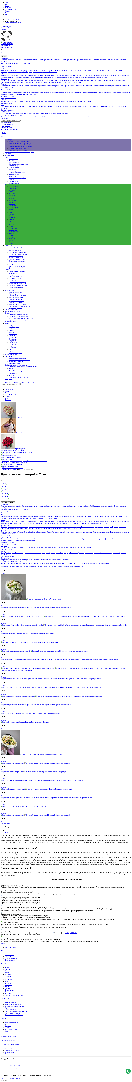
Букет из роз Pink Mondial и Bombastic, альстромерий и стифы (106, 625)
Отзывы (7, 11)
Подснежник (38, 77)
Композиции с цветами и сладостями (56, 101)
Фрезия (90, 77)
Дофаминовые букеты (44, 86)
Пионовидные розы (68, 70)
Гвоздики (34, 75)
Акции (3, 943)
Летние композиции (31, 82)
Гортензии (75, 75)
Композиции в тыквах (8, 80)
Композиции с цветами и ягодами (12, 101)
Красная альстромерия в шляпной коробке (45, 642)
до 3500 (4, 486)
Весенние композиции (89, 80)
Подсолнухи (47, 77)
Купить (3, 573)
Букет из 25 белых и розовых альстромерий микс (85, 696)
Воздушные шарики (11, 1029)
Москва (3, 30)
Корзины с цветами (11, 1008)
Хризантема (9, 983)
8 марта (96, 106)
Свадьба (24, 106)
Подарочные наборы (11, 1022)
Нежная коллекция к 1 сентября (103, 60)
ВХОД (7, 23)
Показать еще (5, 823)
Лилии (122, 75)
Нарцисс (7, 981)
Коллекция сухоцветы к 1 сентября (80, 60)
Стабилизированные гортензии (98, 117)
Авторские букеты (58, 86)
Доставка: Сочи (10, 18)
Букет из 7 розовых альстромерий (60, 607)
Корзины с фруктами (8, 96)
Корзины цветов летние (60, 92)
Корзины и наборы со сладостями (80, 101)
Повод (3, 105)
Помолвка (30, 106)
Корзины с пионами (75, 92)
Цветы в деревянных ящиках (18, 259)
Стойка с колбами (10, 1009)
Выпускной (74, 106)
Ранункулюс (9, 979)
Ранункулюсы (56, 77)
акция (4, 483)
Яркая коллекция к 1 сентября (18, 150)
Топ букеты (4, 65)
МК (6, 14)
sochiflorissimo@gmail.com (9, 129)
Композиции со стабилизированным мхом (58, 117)
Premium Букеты (23, 86)
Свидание (45, 106)
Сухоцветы (77, 77)
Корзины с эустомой (29, 94)
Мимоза (3, 77)
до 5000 (4, 490)
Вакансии (8, 13)
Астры (28, 75)
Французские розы (25, 70)
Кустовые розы (89, 70)
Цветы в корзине (6, 91)
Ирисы (99, 75)
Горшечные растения (8, 1040)
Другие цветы (92, 75)
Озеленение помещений (49, 113)
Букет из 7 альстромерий (52, 599)
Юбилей (18, 106)
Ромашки (64, 77)
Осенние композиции (23, 80)
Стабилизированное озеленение (30, 113)
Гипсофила (8, 988)
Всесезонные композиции (53, 80)
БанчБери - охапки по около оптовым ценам (15, 63)
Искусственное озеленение (10, 113)
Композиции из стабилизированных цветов (15, 117)
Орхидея (26, 77)
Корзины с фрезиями (105, 92)
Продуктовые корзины (8, 98)
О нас (6, 2)
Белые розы (15, 70)
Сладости (4, 99)
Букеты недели (69, 86)
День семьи (115, 106)
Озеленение (5, 112)
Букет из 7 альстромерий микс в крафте (70, 566)
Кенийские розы (51, 72)
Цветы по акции (6, 66)
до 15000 (5, 496)
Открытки (8, 1026)
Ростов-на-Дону (6, 28)
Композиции (5, 79)
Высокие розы (41, 72)
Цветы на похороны (15, 353)
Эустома (104, 77)
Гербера (47, 75)
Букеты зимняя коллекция (101, 86)
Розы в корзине (116, 70)
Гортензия (8, 974)
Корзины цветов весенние (43, 92)
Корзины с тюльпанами (90, 92)
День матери (82, 106)
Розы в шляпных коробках (17, 72)
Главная (3, 469)
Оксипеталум (18, 77)
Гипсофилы (60, 75)
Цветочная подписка (7, 110)
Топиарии (84, 117)
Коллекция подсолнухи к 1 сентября (34, 60)
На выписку (38, 106)
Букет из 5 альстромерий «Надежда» (37, 722)
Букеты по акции (10, 947)
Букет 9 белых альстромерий (52, 713)
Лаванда (110, 75)
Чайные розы (79, 70)
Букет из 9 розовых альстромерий (60, 705)
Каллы (104, 75)
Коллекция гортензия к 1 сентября (57, 60)
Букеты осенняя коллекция (84, 86)
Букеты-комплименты (8, 87)
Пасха (109, 106)
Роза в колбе (39, 117)
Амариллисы (15, 75)
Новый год (90, 106)
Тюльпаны (84, 77)
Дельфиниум (83, 75)
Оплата (7, 6)
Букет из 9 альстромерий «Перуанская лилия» (77, 798)
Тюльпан (8, 969)
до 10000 (5, 493)
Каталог (4, 56)
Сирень (70, 77)
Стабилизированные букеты (10, 1044)
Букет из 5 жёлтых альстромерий (59, 763)
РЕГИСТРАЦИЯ (15, 23)
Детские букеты (10, 993)
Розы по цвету (56, 70)
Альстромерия (6, 75)
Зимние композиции (37, 80)
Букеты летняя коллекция (9, 86)
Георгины (41, 75)
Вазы (6, 1031)
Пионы (31, 77)
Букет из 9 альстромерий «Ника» (53, 754)
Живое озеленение (63, 113)
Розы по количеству (15, 176)
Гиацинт (53, 75)
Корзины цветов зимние (9, 92)
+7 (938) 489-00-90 (7, 44)
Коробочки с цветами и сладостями (16, 1011)
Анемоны (23, 75)
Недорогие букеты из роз (102, 70)
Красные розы (6, 70)
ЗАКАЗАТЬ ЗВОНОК (12, 19)
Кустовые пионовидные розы (41, 70)
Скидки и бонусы (10, 9)
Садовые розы (31, 72)
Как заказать (9, 4)
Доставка (8, 7)
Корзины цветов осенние (25, 92)
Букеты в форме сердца (104, 80)
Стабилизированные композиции (12, 115)
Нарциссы (10, 77)
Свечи (7, 1033)
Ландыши (116, 75)
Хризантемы (97, 77)
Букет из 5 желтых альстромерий (35, 806)
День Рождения (10, 106)
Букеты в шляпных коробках (71, 80)
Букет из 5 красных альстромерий (60, 789)
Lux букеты (33, 86)
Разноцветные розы (11, 958)
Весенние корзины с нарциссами (12, 94)
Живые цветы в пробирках (53, 82)
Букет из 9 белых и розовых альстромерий (74, 651)
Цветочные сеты (6, 103)
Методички (4, 118)
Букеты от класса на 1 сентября (11, 60)
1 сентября (4, 58)
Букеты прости (54, 106)
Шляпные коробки (11, 1003)
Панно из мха (76, 117)
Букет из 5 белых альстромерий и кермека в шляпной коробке (106, 616)
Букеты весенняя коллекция (119, 86)
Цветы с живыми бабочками (71, 82)
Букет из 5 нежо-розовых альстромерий (70, 780)
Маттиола (127, 75)
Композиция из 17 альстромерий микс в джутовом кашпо (100, 659)
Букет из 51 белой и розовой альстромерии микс (85, 679)
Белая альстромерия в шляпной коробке (42, 633)
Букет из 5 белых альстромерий (56, 772)
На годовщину (65, 106)
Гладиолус (67, 75)
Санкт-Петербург (6, 26)
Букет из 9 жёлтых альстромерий (59, 815)
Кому (3, 106)
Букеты (3, 84)
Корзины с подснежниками (121, 92)
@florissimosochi (6, 47)
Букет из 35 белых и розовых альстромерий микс (85, 687)
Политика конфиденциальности (11, 1078)
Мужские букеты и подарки (14, 995)
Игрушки (8, 1024)
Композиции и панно (12, 1050)
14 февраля (103, 106)
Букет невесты (5, 89)
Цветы (3, 73)
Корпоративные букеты (8, 1036)
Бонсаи (32, 117)
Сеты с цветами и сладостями (34, 101)
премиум (5, 500)
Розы (2, 68)
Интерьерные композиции (15, 82)
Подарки (41, 82)
